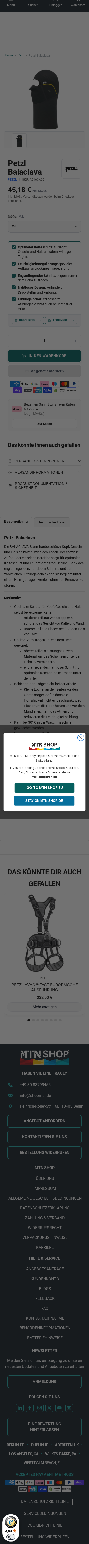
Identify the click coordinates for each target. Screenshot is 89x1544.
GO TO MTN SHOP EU (44, 787)
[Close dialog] (81, 738)
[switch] (10, 1537)
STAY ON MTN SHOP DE (44, 801)
